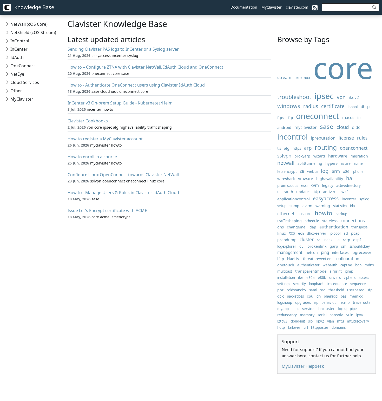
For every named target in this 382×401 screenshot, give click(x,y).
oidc (356, 127)
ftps (280, 117)
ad (346, 233)
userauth (285, 191)
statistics (340, 205)
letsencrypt (287, 171)
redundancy (287, 315)
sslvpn (284, 155)
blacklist (293, 259)
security (299, 283)
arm (336, 171)
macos (348, 117)
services (308, 308)
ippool (353, 106)
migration (359, 156)
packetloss (295, 296)
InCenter (19, 49)
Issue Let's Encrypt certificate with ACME (107, 210)
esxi (304, 185)
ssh (343, 246)
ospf (357, 239)
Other (16, 91)
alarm (307, 205)
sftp (290, 117)
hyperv (331, 163)
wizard (319, 156)
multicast (284, 271)
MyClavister (271, 7)
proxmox (302, 77)
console (336, 314)
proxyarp (302, 156)
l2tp (280, 258)
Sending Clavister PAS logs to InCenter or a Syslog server (123, 49)
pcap (355, 233)
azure (346, 163)
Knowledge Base (33, 7)
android (284, 127)
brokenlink (317, 246)
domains (339, 327)
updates (303, 191)
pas (343, 296)
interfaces (340, 252)
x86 (346, 171)
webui (312, 171)
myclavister (305, 127)
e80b (322, 277)
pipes (354, 308)
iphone (358, 171)
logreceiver (361, 252)
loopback (316, 283)
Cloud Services (24, 82)
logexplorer (286, 246)
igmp (349, 271)
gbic (280, 296)
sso (322, 290)
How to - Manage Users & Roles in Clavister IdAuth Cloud (123, 192)
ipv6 (359, 315)
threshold (336, 290)
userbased (355, 290)
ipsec (324, 95)
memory (307, 314)
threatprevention (317, 259)
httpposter (319, 327)
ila (337, 239)
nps (296, 308)
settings (283, 283)
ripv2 (320, 321)
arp (308, 147)
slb (310, 321)
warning (322, 205)
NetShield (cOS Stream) (33, 32)
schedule (312, 221)
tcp (292, 233)
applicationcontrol (293, 198)
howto (323, 213)
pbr (280, 289)
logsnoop (284, 302)
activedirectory (348, 185)
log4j (342, 308)
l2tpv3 (282, 321)
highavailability (329, 178)
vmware (305, 178)
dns (280, 226)
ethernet (285, 213)
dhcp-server (316, 233)
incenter (349, 198)
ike (300, 277)
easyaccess (326, 198)
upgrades (303, 302)
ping (325, 252)
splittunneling (310, 163)
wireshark (286, 178)
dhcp (365, 106)
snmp (294, 205)
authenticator (308, 265)
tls (279, 148)
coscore (305, 213)
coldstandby (296, 290)
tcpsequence (337, 283)
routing (326, 147)
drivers (335, 277)
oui (301, 246)
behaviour (329, 302)
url (306, 327)
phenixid (331, 296)
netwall (285, 162)
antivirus (330, 191)
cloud (343, 127)
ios (360, 117)
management (289, 252)
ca (318, 240)
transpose (359, 227)
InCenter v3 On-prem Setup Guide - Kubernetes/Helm (120, 103)
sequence (358, 283)
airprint (336, 271)
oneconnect (317, 116)
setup (281, 205)
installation (286, 277)
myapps (283, 308)
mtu (340, 321)
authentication (333, 227)
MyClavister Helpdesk (303, 366)
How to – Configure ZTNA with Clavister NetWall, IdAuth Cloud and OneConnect (145, 67)
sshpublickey (360, 246)
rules (362, 138)
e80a (310, 277)
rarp (346, 240)
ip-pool (335, 233)
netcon (312, 252)
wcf (344, 191)
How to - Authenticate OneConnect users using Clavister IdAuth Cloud (136, 85)
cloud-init (298, 321)
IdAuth (17, 57)
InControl (19, 41)
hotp (281, 327)
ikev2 (354, 97)
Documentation (243, 7)
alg (286, 148)
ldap (312, 227)
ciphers (349, 277)
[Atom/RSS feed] (315, 7)
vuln (349, 315)
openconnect (353, 148)
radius (310, 106)
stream (284, 77)
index (328, 240)
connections (353, 220)
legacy (327, 185)
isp (316, 302)
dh (319, 296)
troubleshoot (294, 97)
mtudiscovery (358, 321)
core (343, 68)
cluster (307, 239)
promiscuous (287, 185)
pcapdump (287, 239)
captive (346, 265)
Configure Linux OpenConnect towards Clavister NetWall (123, 175)
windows (288, 106)
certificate (333, 106)
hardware (337, 156)
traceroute (362, 302)
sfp (369, 290)
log (325, 170)
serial (322, 315)
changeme (296, 227)
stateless (330, 220)
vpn (341, 97)
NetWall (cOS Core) (29, 24)
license (346, 138)
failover (294, 327)
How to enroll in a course (92, 157)
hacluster (326, 308)
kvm (315, 185)
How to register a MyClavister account (105, 139)
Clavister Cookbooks (88, 121)
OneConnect (22, 66)
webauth (330, 265)
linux (281, 233)
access (364, 277)
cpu (310, 296)
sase (326, 126)
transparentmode (310, 271)
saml (313, 290)
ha (349, 178)
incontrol (292, 137)
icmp (345, 302)
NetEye (17, 74)
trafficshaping (289, 220)
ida (352, 205)
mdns (369, 265)
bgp (358, 265)
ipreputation (323, 138)
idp (317, 191)
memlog (356, 296)
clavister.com (297, 7)
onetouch (285, 264)
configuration (346, 258)
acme (358, 163)
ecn (301, 233)
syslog (364, 199)
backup (341, 214)
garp (334, 246)
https (297, 148)
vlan (330, 321)
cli (302, 171)
